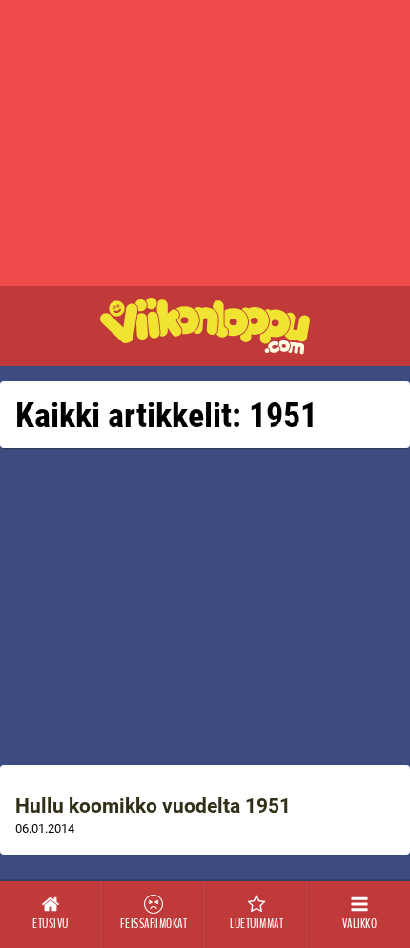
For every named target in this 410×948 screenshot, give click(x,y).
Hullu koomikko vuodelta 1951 (153, 805)
